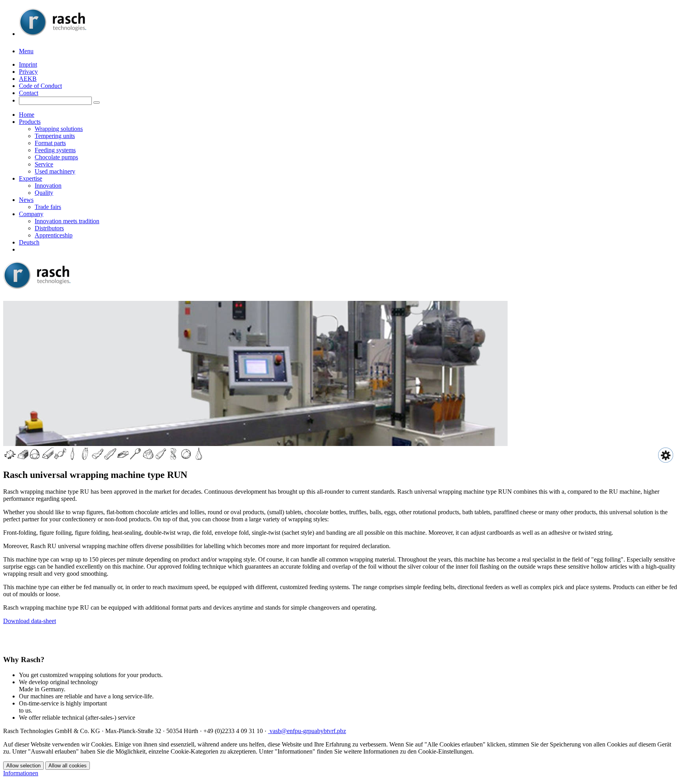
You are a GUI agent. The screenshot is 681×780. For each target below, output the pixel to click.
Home (26, 114)
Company (31, 214)
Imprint (28, 64)
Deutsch (29, 242)
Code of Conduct (40, 85)
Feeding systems (55, 150)
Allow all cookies (67, 766)
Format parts (50, 143)
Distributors (49, 228)
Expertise (30, 178)
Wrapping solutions (59, 128)
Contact (28, 93)
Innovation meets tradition (67, 221)
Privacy (28, 71)
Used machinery (55, 171)
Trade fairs (48, 206)
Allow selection (23, 766)
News (26, 199)
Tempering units (55, 135)
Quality (44, 192)
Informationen (20, 773)
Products (30, 121)
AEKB (28, 78)
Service (44, 164)
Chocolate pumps (56, 157)
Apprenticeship (54, 235)
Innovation (48, 185)
